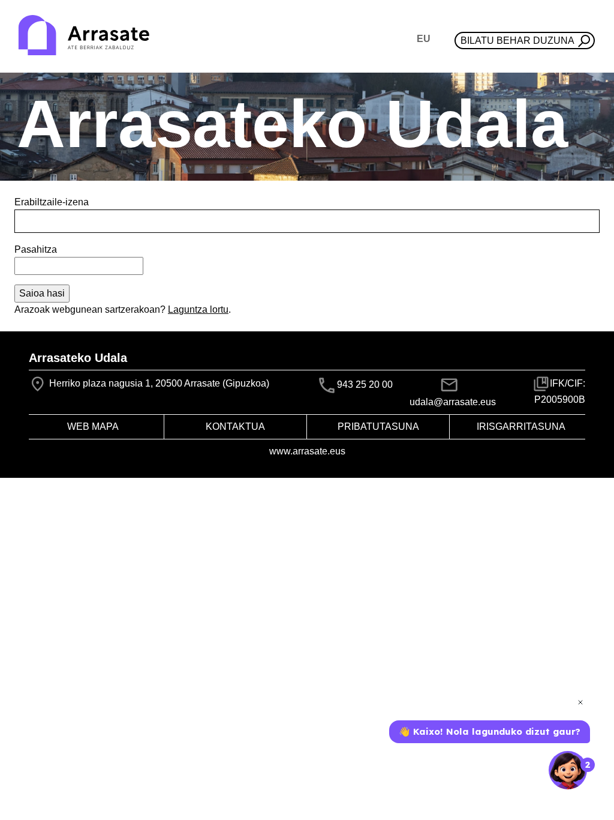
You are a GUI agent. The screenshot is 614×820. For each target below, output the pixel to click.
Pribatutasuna (378, 426)
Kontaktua (235, 426)
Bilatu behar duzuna (517, 40)
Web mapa (93, 426)
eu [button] (424, 39)
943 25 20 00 (365, 384)
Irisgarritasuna (521, 426)
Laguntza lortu (198, 309)
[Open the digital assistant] (568, 770)
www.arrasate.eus (307, 451)
